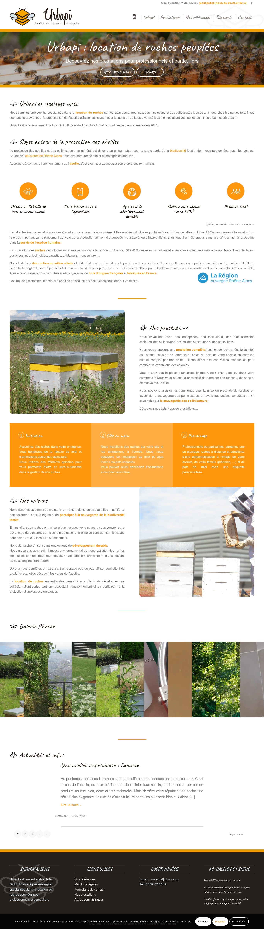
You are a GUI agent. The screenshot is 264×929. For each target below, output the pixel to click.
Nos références (84, 879)
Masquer (220, 921)
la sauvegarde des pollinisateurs (184, 400)
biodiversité (178, 150)
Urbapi (81, 816)
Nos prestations (85, 894)
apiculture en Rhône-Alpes (43, 155)
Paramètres (239, 921)
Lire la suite (70, 804)
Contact (150, 72)
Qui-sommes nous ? (117, 72)
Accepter (203, 921)
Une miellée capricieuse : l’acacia (100, 765)
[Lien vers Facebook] (251, 3)
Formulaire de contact (89, 889)
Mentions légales (86, 884)
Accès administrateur (88, 899)
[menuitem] (134, 17)
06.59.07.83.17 (237, 2)
